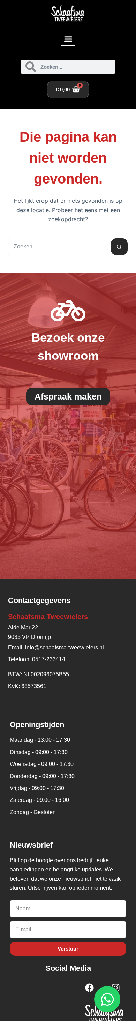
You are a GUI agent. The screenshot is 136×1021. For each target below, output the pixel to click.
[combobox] (59, 246)
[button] (68, 39)
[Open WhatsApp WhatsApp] (107, 999)
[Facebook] (89, 988)
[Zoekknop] (119, 246)
